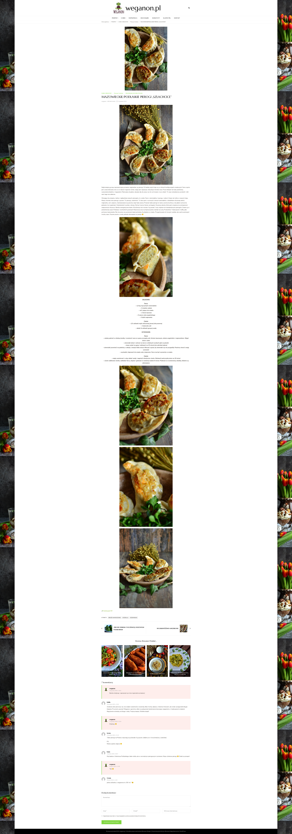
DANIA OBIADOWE (106, 93)
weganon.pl (143, 8)
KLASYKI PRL (167, 18)
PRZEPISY (115, 18)
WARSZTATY (156, 18)
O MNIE (123, 18)
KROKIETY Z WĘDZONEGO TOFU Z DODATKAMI (134, 673)
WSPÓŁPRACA (133, 18)
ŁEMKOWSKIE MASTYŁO (157, 674)
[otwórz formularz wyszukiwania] (189, 8)
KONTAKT (177, 18)
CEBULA (125, 617)
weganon (104, 101)
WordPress (183, 831)
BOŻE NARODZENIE (115, 617)
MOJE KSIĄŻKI (145, 18)
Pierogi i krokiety (118, 93)
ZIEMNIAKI (134, 617)
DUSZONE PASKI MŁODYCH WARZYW (112, 673)
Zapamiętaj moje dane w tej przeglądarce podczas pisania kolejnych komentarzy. (124, 816)
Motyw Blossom (165, 831)
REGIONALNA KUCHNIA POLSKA (134, 93)
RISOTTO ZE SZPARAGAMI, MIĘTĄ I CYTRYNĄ (179, 673)
